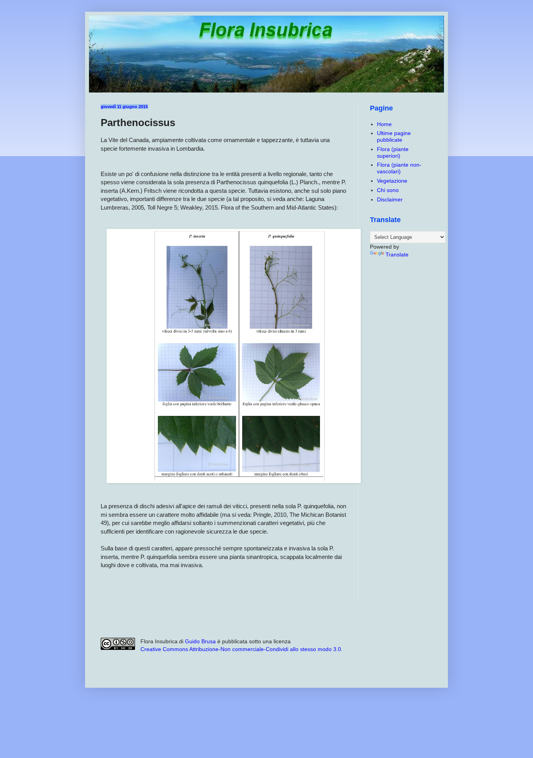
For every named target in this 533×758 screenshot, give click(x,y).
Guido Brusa (200, 641)
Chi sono (388, 190)
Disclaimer (390, 199)
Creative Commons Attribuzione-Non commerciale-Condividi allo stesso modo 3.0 (240, 649)
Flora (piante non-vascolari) (399, 168)
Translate (397, 254)
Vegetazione (392, 181)
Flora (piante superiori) (393, 152)
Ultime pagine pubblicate (394, 136)
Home (384, 124)
